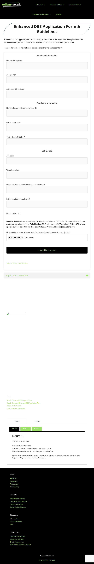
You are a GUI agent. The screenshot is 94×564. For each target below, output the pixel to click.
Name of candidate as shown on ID (21, 108)
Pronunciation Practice (17, 499)
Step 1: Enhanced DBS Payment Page (19, 400)
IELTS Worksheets (16, 522)
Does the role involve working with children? (25, 185)
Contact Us (13, 481)
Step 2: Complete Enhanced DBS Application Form (23, 403)
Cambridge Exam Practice (18, 501)
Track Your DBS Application (16, 409)
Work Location (12, 170)
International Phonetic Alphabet (20, 545)
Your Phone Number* (15, 137)
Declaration (11, 214)
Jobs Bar (58, 14)
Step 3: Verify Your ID (14, 406)
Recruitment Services (17, 539)
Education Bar (74, 5)
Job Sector (11, 75)
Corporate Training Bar (41, 14)
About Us (39, 5)
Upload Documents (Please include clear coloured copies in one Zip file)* (38, 232)
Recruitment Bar (56, 5)
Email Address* (13, 123)
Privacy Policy (14, 487)
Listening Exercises (16, 504)
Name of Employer (14, 60)
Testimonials (14, 484)
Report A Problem (47, 556)
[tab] (17, 421)
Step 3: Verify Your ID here (17, 263)
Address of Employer (15, 89)
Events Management (17, 542)
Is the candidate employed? (18, 199)
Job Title (10, 156)
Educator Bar (14, 519)
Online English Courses (18, 507)
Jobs (11, 524)
